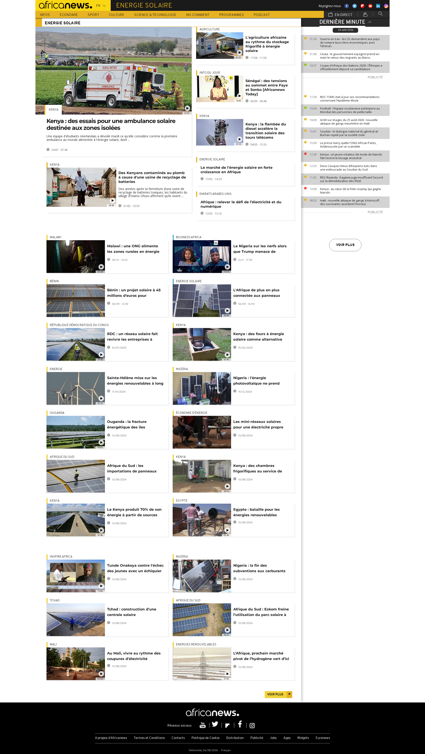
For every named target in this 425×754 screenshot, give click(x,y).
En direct (343, 15)
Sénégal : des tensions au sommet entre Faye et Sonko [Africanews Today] (266, 87)
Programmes (231, 15)
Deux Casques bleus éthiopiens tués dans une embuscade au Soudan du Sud (348, 167)
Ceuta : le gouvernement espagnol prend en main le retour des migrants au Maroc (349, 55)
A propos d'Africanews (111, 738)
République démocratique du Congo (79, 325)
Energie (56, 369)
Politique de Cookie (205, 738)
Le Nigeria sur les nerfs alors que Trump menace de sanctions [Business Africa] (260, 249)
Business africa (188, 237)
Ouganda (57, 413)
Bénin (54, 281)
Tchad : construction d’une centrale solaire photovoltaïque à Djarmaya (132, 612)
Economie (69, 15)
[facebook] (240, 725)
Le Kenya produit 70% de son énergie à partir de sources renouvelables (134, 513)
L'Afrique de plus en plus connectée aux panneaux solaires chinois (256, 293)
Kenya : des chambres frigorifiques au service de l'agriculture (257, 469)
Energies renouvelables (196, 644)
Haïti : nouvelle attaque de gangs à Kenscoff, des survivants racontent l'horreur (350, 202)
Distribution (235, 738)
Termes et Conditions (149, 738)
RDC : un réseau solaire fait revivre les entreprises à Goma (132, 337)
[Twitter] (215, 725)
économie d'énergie (191, 413)
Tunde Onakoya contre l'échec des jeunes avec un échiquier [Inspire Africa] (135, 569)
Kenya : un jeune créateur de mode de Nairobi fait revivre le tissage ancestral (351, 156)
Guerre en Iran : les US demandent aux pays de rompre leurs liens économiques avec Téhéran (350, 42)
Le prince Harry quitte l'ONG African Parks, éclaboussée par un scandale (348, 144)
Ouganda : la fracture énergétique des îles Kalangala (127, 425)
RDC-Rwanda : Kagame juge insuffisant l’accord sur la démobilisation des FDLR (351, 179)
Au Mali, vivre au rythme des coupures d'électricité (134, 656)
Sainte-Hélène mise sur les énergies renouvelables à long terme (135, 381)
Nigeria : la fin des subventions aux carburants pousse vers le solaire (259, 569)
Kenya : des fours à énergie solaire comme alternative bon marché (258, 337)
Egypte (181, 501)
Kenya (53, 109)
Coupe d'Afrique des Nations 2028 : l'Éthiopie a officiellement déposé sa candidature (351, 67)
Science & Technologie (155, 15)
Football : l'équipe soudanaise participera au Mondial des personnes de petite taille (350, 110)
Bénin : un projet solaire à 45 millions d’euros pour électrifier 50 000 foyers (134, 293)
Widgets (303, 738)
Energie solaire (212, 159)
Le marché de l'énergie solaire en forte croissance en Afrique (236, 169)
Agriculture (209, 29)
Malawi (55, 237)
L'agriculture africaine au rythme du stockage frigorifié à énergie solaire (267, 44)
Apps (287, 738)
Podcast (262, 15)
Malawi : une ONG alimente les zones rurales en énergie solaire (133, 249)
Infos (45, 15)
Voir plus (345, 245)
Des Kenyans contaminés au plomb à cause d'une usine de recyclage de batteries (152, 177)
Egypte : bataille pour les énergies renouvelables (256, 512)
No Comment (197, 15)
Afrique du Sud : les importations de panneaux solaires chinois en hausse (132, 469)
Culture (116, 15)
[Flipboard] (228, 725)
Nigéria (182, 369)
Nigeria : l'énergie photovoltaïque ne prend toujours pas (256, 381)
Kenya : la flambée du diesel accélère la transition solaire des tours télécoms (265, 131)
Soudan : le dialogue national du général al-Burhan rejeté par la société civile (349, 133)
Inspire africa (61, 556)
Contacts (178, 738)
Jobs (273, 738)
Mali (53, 644)
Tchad (55, 600)
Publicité (256, 738)
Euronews (323, 738)
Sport (93, 15)
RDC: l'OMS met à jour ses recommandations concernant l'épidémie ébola (350, 98)
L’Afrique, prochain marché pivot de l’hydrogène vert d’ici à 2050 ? (261, 656)
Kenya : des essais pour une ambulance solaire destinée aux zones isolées (110, 124)
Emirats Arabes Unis (215, 194)
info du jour (209, 73)
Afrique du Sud (62, 457)
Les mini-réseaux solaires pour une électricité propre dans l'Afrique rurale (258, 425)
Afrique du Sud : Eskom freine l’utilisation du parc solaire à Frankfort (261, 612)
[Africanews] (63, 4)
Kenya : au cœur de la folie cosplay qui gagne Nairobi (350, 190)
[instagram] (252, 725)
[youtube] (203, 725)
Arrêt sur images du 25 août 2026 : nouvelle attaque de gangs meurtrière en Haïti (349, 121)
